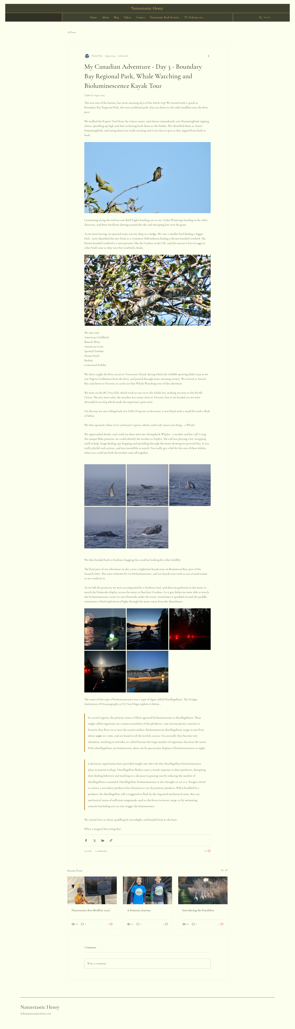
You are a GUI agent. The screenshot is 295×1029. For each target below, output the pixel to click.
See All (224, 870)
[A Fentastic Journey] (147, 890)
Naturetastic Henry (39, 1007)
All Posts (71, 32)
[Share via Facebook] (86, 840)
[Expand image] (105, 485)
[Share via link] (111, 840)
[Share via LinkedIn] (102, 840)
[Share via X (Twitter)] (94, 840)
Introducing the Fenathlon (198, 910)
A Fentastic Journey (139, 910)
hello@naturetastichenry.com (35, 1013)
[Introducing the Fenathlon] (203, 890)
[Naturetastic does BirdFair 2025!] (92, 890)
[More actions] (209, 56)
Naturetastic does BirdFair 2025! (91, 910)
